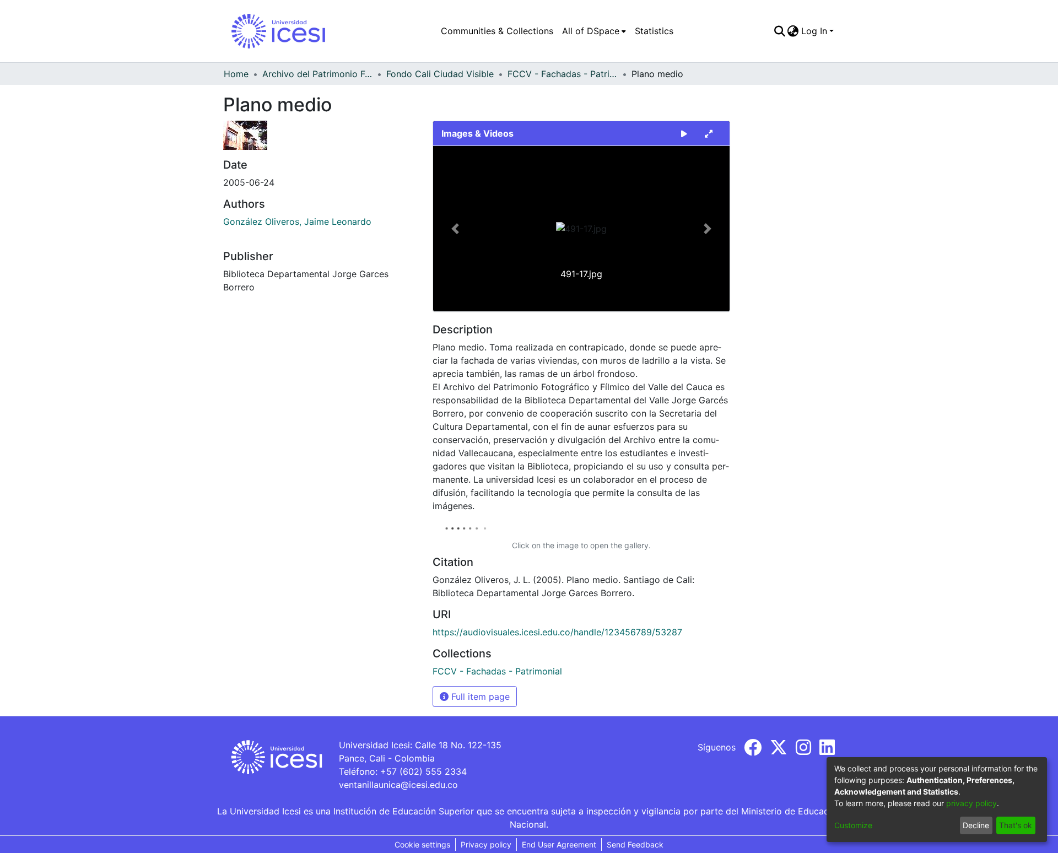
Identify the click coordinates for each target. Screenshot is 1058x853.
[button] (455, 228)
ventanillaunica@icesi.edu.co (398, 784)
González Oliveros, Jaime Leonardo (297, 221)
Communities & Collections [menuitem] (497, 30)
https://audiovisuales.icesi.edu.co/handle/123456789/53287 (557, 632)
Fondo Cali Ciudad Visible (440, 73)
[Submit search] (779, 30)
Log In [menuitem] (814, 30)
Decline (976, 825)
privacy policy (971, 803)
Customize (853, 825)
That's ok (1015, 825)
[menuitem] (594, 31)
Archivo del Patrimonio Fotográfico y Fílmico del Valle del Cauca (317, 73)
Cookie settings (422, 844)
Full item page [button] (479, 696)
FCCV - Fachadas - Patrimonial (563, 73)
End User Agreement (559, 844)
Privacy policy (486, 844)
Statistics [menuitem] (654, 30)
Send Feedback (635, 844)
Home (236, 73)
